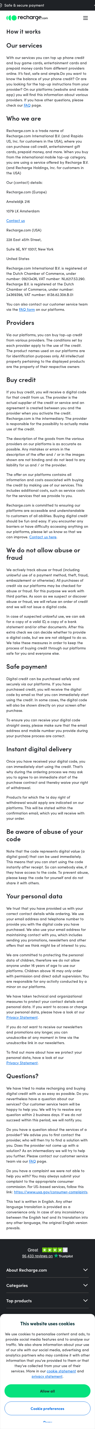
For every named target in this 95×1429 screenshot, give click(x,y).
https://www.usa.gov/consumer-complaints (50, 1191)
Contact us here (42, 536)
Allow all (47, 1391)
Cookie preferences (47, 1408)
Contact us (15, 220)
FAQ (27, 105)
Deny (47, 1422)
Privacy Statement (22, 1017)
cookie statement (61, 1370)
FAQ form (27, 309)
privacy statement (47, 1376)
